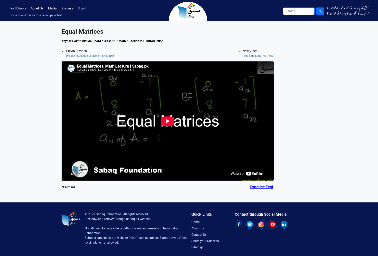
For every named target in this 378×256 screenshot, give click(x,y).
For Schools (17, 8)
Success (67, 8)
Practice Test (261, 187)
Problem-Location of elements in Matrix (90, 55)
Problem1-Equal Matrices (258, 55)
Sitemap (197, 247)
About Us (37, 8)
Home (195, 222)
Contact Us (199, 235)
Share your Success (205, 241)
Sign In (82, 8)
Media (52, 8)
